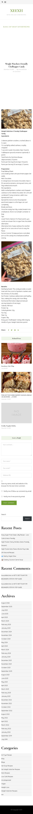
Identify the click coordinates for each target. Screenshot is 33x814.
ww (2, 794)
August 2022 (5, 714)
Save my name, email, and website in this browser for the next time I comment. (14, 485)
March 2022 (5, 725)
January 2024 (5, 657)
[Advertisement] (16, 45)
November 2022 (6, 703)
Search (3, 514)
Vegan (3, 784)
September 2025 (6, 606)
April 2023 (4, 685)
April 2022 (4, 721)
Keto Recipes (5, 773)
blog (2, 758)
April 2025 (4, 617)
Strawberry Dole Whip (7, 366)
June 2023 (4, 678)
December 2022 (6, 700)
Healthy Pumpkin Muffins (8, 426)
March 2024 (5, 649)
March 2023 (5, 689)
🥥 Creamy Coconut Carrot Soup (12, 560)
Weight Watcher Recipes (9, 791)
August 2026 (5, 603)
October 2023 (5, 667)
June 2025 (4, 614)
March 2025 (5, 621)
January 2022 (5, 732)
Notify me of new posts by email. (14, 496)
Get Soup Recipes (7, 766)
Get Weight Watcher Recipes (19, 26)
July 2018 (4, 739)
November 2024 (6, 635)
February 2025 (6, 624)
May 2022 (4, 718)
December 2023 (6, 660)
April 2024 (4, 646)
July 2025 (4, 610)
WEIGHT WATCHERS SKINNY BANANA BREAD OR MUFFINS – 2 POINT (16, 396)
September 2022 (6, 710)
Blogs (5, 26)
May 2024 (4, 642)
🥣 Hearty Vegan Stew (8, 556)
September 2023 (6, 671)
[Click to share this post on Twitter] (11, 330)
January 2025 (5, 628)
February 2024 (6, 653)
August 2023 (5, 675)
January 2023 (5, 696)
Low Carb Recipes (7, 776)
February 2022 (6, 728)
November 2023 (6, 664)
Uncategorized (6, 780)
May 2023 (4, 682)
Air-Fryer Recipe (6, 755)
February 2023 (6, 693)
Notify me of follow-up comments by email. (18, 491)
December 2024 (6, 632)
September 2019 (6, 736)
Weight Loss (5, 787)
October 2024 (5, 639)
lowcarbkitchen (6, 575)
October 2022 (5, 707)
